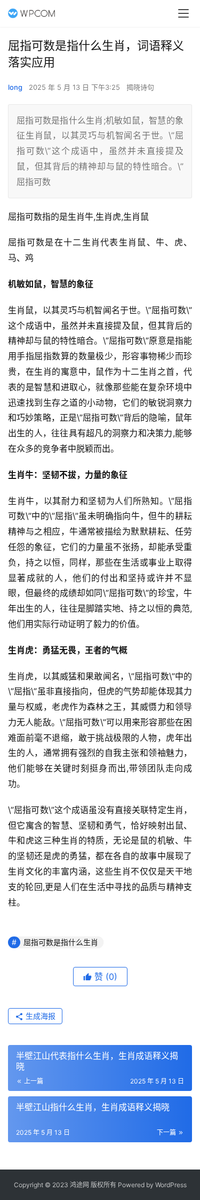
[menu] (183, 13)
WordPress (171, 1185)
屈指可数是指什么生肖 (60, 942)
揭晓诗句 (140, 87)
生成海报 (39, 1015)
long (15, 87)
